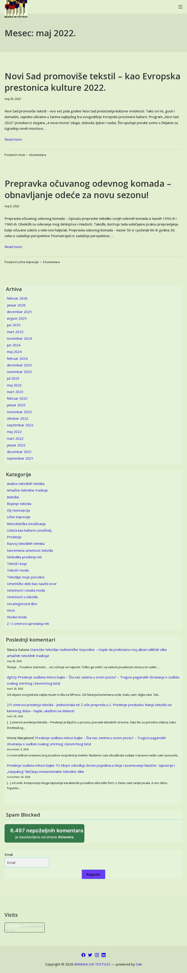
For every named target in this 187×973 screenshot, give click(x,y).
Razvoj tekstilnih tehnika (25, 543)
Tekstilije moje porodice (26, 577)
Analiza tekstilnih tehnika (25, 483)
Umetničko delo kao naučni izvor (32, 583)
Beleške (13, 497)
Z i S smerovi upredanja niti (28, 623)
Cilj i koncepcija (18, 510)
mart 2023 (15, 391)
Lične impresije (28, 262)
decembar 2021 (19, 451)
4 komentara (37, 155)
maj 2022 (14, 431)
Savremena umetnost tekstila (30, 550)
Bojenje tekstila (19, 503)
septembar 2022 (20, 425)
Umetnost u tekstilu (22, 597)
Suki (139, 964)
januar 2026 (16, 305)
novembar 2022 (19, 411)
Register (93, 874)
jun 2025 (14, 325)
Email (9, 854)
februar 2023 (17, 398)
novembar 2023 (19, 371)
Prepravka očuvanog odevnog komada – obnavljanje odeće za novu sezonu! (88, 188)
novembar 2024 (19, 338)
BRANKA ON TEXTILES (92, 964)
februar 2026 (17, 298)
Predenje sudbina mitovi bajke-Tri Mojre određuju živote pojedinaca (60, 765)
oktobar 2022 (17, 418)
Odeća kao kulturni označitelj (29, 530)
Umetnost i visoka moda (26, 590)
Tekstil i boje (17, 563)
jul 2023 (13, 378)
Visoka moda (17, 617)
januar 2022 (16, 445)
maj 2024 (14, 351)
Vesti (21, 155)
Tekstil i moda (18, 570)
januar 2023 (16, 405)
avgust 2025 (17, 318)
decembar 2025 (19, 311)
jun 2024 (14, 345)
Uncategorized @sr (22, 603)
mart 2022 (15, 438)
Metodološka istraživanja (26, 523)
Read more (13, 139)
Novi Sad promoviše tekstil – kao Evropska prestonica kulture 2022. (92, 81)
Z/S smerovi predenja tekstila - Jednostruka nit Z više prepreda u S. (59, 704)
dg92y (12, 677)
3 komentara (51, 262)
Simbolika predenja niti (24, 557)
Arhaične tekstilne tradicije (27, 490)
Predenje (14, 537)
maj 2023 (14, 385)
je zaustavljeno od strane (47, 835)
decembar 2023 (19, 365)
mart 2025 (15, 331)
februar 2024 (17, 358)
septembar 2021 (20, 458)
